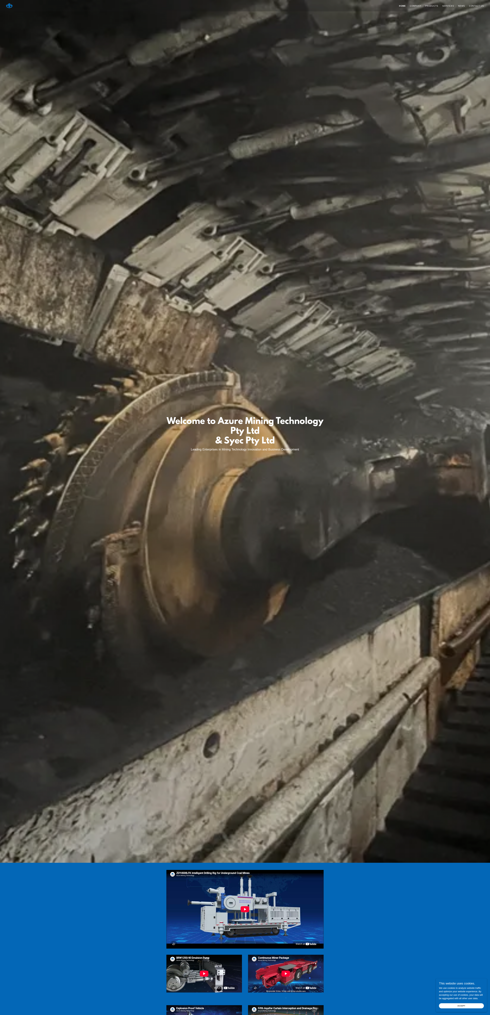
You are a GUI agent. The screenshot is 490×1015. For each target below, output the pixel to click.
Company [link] (415, 6)
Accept (461, 1006)
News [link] (461, 6)
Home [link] (402, 6)
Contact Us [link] (476, 6)
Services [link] (448, 6)
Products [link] (431, 6)
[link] (9, 5)
